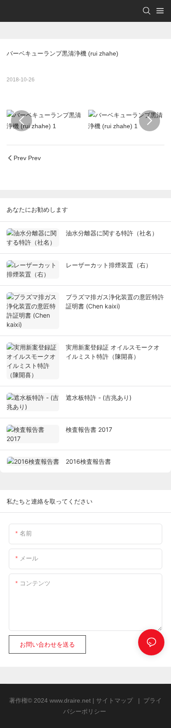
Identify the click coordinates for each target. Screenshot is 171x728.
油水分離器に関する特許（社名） (112, 233)
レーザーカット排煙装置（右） (109, 265)
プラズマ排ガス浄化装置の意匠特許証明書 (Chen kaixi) (115, 301)
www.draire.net (71, 700)
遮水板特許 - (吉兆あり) (99, 397)
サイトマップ (115, 700)
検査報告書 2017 (89, 429)
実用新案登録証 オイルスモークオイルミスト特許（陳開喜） (113, 351)
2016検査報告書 (88, 461)
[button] (21, 120)
